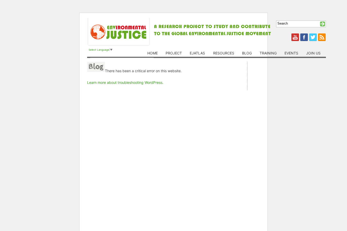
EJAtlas (197, 53)
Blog (247, 53)
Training (268, 53)
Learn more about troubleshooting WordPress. (125, 82)
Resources (223, 53)
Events (291, 53)
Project (174, 53)
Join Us (313, 53)
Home (152, 53)
